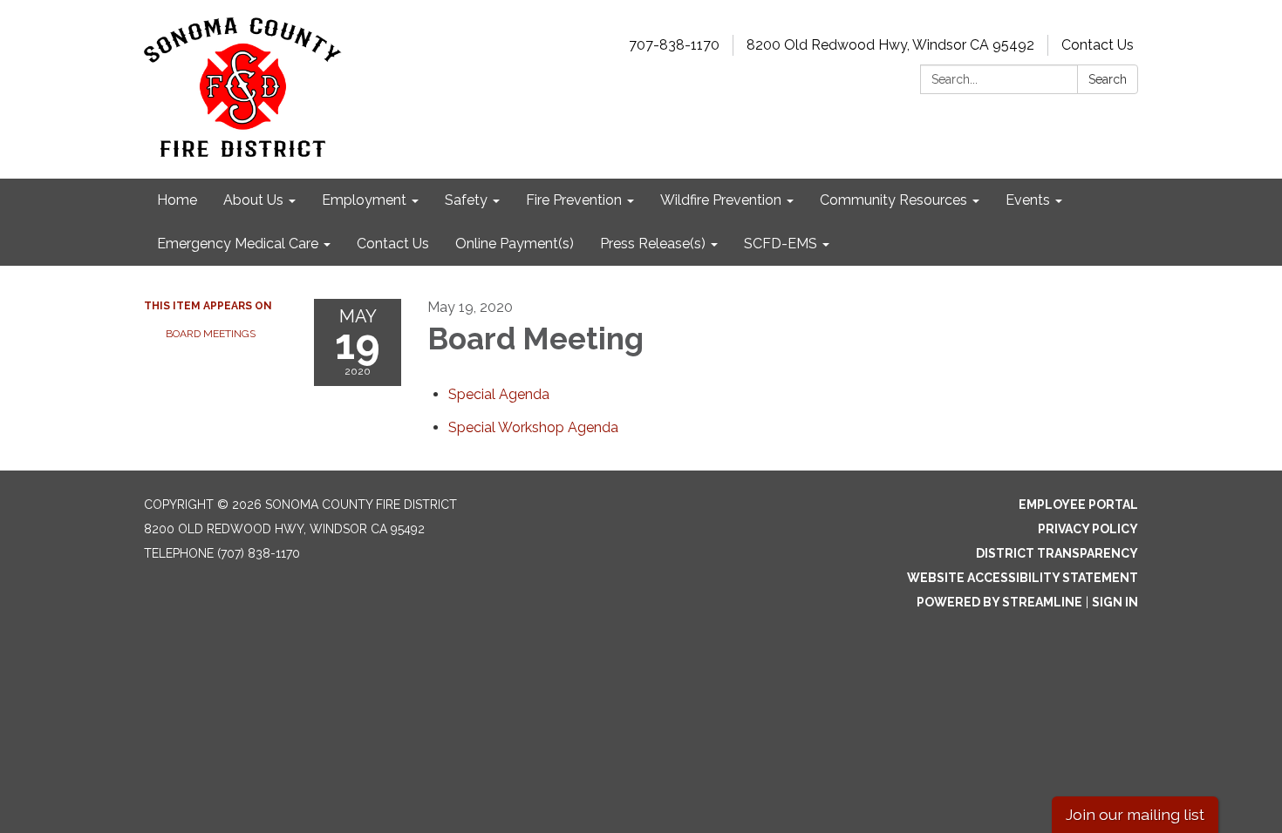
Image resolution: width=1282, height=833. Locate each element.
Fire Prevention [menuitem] (574, 200)
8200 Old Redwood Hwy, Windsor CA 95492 (890, 45)
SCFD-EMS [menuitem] (780, 243)
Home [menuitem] (177, 200)
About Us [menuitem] (253, 200)
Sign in (1115, 602)
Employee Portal (1078, 504)
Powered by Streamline (999, 602)
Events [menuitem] (1028, 200)
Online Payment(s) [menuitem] (514, 243)
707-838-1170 (674, 45)
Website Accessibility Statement (1022, 578)
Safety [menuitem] (466, 200)
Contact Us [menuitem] (393, 243)
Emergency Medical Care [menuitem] (237, 243)
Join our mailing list (1135, 814)
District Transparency (1057, 553)
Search (1107, 79)
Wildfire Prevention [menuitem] (720, 200)
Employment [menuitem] (364, 200)
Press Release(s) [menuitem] (653, 243)
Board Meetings (211, 334)
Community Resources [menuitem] (893, 200)
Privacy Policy (1088, 529)
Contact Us (1097, 45)
